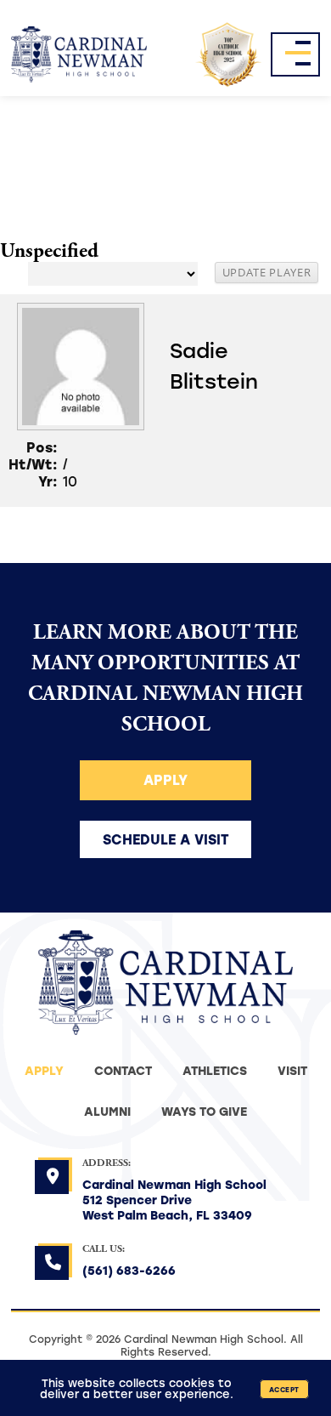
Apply (165, 779)
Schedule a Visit (166, 839)
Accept (284, 1389)
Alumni (107, 1111)
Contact (123, 1070)
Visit (292, 1070)
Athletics (214, 1070)
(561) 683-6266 (129, 1270)
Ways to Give (204, 1111)
